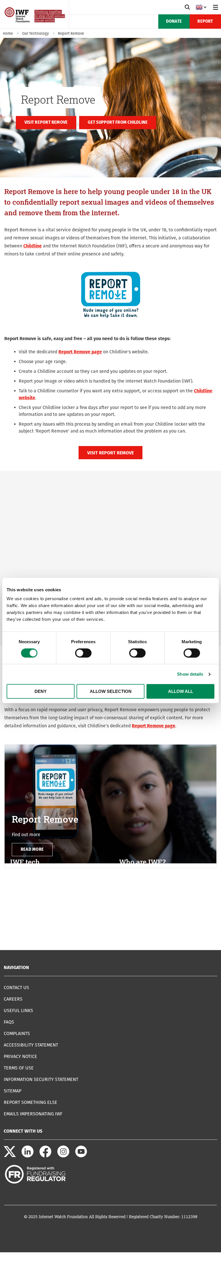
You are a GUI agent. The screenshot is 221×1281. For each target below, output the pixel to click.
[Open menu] (215, 7)
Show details (190, 674)
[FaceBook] (45, 1156)
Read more (32, 849)
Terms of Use (19, 1068)
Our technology (35, 33)
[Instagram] (63, 1156)
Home (8, 33)
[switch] (83, 653)
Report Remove (71, 33)
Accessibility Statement (31, 1045)
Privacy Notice (20, 1056)
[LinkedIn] (28, 1156)
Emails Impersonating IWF (33, 1114)
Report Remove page (80, 351)
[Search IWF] (187, 7)
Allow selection (111, 691)
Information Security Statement (41, 1079)
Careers (13, 999)
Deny (41, 691)
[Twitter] (10, 1156)
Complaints (17, 1033)
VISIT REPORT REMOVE (110, 453)
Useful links (18, 1010)
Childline (32, 246)
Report (205, 21)
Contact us (16, 987)
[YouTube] (81, 1156)
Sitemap (12, 1091)
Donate (174, 21)
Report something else (30, 1102)
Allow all (180, 691)
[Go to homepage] (35, 26)
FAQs (9, 1022)
